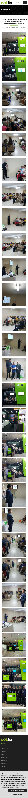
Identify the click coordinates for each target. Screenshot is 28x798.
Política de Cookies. (14, 787)
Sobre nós (5, 748)
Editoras (4, 754)
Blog (3, 766)
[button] (18, 3)
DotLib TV (5, 769)
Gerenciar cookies (17, 794)
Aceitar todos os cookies (17, 790)
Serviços (4, 757)
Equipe (4, 751)
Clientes (4, 763)
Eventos (4, 760)
